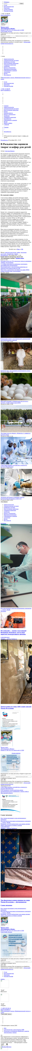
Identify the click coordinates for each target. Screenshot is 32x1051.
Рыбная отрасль (8, 113)
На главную (4, 501)
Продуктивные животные (11, 63)
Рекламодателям (8, 11)
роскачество (10, 254)
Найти (21, 3)
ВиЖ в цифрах (8, 123)
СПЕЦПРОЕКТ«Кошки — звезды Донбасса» (9, 638)
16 (1, 779)
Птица (6, 111)
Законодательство (9, 59)
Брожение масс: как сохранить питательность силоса (15, 370)
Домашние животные (10, 64)
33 (1, 964)
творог (16, 254)
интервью (3, 523)
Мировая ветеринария (10, 69)
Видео (5, 73)
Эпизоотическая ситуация (11, 60)
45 (1, 39)
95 (4, 39)
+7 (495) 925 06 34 (6, 1008)
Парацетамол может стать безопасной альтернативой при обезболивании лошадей (15, 339)
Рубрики (7, 2)
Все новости (7, 75)
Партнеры (7, 8)
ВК (22, 249)
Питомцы (3, 611)
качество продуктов (10, 252)
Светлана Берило (9, 151)
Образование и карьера (10, 70)
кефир (18, 252)
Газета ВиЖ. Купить (6, 31)
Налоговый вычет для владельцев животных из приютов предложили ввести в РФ (14, 267)
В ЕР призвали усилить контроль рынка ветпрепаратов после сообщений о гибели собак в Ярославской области (15, 791)
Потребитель (7, 118)
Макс (18, 249)
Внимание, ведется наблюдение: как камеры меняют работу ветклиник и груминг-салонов (15, 824)
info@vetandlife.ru (5, 15)
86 (4, 779)
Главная (6, 127)
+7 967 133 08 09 (5, 89)
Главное (6, 105)
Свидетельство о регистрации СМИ (14, 1029)
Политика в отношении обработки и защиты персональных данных (16, 1031)
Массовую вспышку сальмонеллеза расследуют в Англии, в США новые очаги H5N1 (14, 402)
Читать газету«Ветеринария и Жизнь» (8, 27)
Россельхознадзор (9, 6)
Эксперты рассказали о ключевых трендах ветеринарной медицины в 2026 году (12, 498)
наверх (3, 979)
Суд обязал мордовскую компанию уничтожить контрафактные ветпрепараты (14, 264)
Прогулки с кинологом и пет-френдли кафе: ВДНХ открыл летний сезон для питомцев (15, 270)
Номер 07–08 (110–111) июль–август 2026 (12, 30)
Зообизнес (7, 66)
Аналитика (7, 72)
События (6, 124)
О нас (5, 5)
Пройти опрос (20, 258)
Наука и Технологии (9, 67)
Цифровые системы (9, 62)
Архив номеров (8, 9)
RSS (5, 1028)
